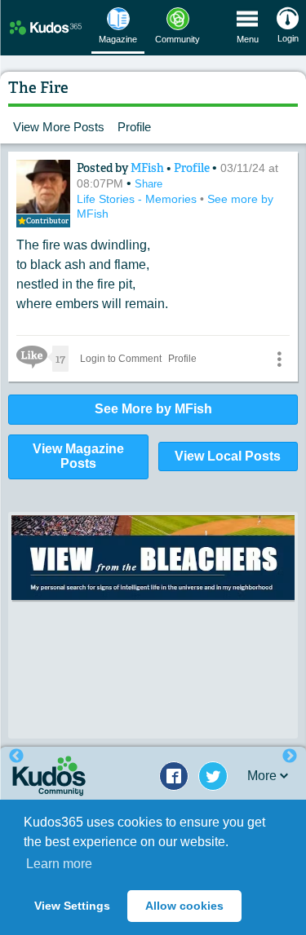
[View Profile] (43, 187)
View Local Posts (228, 456)
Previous (16, 756)
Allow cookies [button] (184, 905)
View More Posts (58, 127)
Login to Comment (121, 358)
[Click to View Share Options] (279, 358)
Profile (134, 127)
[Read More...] (153, 558)
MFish (148, 168)
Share (148, 184)
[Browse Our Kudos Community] (45, 27)
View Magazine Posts (78, 456)
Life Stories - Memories (138, 198)
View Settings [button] (72, 905)
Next (290, 756)
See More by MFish (153, 409)
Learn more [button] (59, 864)
